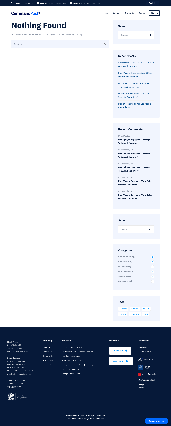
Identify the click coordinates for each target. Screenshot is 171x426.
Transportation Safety (71, 373)
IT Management (135, 271)
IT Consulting (135, 266)
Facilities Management (71, 356)
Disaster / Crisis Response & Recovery (78, 351)
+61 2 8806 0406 (26, 3)
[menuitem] (152, 3)
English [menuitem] (152, 3)
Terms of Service (50, 356)
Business (123, 309)
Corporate (135, 309)
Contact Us (47, 351)
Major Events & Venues (71, 360)
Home (105, 13)
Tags (121, 302)
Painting (123, 314)
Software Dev (135, 276)
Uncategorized (135, 281)
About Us (47, 347)
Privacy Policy (49, 360)
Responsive (135, 314)
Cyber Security (135, 261)
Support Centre (144, 351)
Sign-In (154, 13)
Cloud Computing (135, 256)
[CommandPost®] (25, 13)
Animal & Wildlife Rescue (72, 347)
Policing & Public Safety (71, 369)
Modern (146, 309)
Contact (142, 13)
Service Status (49, 365)
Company (116, 13)
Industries (130, 13)
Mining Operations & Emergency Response (79, 365)
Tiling (146, 314)
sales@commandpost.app (55, 3)
